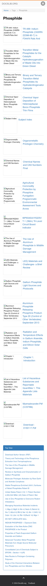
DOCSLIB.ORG (10, 3)
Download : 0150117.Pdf (29, 426)
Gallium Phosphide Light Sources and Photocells (32, 285)
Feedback (31, 583)
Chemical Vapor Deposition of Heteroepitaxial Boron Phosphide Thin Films (31, 104)
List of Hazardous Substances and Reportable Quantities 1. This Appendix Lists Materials (31, 386)
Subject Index (25, 119)
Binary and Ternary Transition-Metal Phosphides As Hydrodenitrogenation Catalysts (33, 81)
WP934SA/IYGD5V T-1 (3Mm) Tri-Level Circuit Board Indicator (32, 222)
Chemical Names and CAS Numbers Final (32, 165)
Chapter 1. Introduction (29, 358)
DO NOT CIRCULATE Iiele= (16, 519)
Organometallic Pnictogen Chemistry (33, 142)
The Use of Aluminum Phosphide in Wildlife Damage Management (33, 245)
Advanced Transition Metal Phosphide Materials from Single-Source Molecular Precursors (20, 543)
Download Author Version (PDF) (17, 454)
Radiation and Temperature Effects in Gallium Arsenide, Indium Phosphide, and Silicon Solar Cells (33, 339)
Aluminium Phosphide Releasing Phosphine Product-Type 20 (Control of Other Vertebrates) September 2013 (32, 312)
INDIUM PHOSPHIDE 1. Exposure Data (20, 522)
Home (6, 10)
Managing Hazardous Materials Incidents (21, 505)
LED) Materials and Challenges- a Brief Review (32, 264)
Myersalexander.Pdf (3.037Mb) (33, 405)
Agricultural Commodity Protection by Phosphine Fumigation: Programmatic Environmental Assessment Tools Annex (32, 195)
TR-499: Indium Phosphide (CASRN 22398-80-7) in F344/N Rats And (32, 33)
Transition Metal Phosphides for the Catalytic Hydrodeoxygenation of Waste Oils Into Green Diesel (33, 58)
